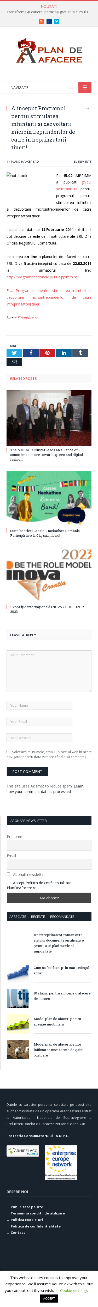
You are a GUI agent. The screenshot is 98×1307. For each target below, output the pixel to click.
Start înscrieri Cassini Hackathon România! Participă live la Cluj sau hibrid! (45, 533)
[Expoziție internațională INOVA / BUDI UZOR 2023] (49, 575)
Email (11, 855)
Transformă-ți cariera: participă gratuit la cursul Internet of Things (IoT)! (50, 12)
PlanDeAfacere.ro (25, 161)
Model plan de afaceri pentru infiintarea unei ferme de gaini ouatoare (58, 1050)
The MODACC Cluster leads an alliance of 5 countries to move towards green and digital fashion (46, 455)
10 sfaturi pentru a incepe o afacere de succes (62, 996)
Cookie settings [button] (74, 1290)
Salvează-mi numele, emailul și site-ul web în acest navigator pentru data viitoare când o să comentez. (49, 754)
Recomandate (62, 916)
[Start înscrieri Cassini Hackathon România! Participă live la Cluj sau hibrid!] (49, 499)
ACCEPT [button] (49, 1298)
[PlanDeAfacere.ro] (49, 49)
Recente (38, 916)
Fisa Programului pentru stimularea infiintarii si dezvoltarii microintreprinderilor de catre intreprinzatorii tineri (49, 297)
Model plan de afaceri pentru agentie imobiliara (57, 1021)
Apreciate (17, 916)
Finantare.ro (28, 317)
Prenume (14, 836)
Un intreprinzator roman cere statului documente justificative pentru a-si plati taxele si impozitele (59, 943)
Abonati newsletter (28, 874)
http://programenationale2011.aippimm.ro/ (43, 276)
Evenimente (82, 161)
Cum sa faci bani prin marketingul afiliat (61, 970)
